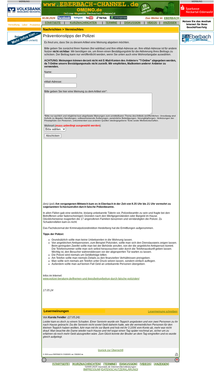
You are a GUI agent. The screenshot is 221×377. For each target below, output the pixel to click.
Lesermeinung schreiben (162, 311)
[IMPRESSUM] (91, 369)
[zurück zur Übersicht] (110, 350)
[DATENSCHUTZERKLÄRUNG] (119, 369)
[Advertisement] (79, 169)
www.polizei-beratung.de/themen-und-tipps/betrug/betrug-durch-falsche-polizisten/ (91, 278)
